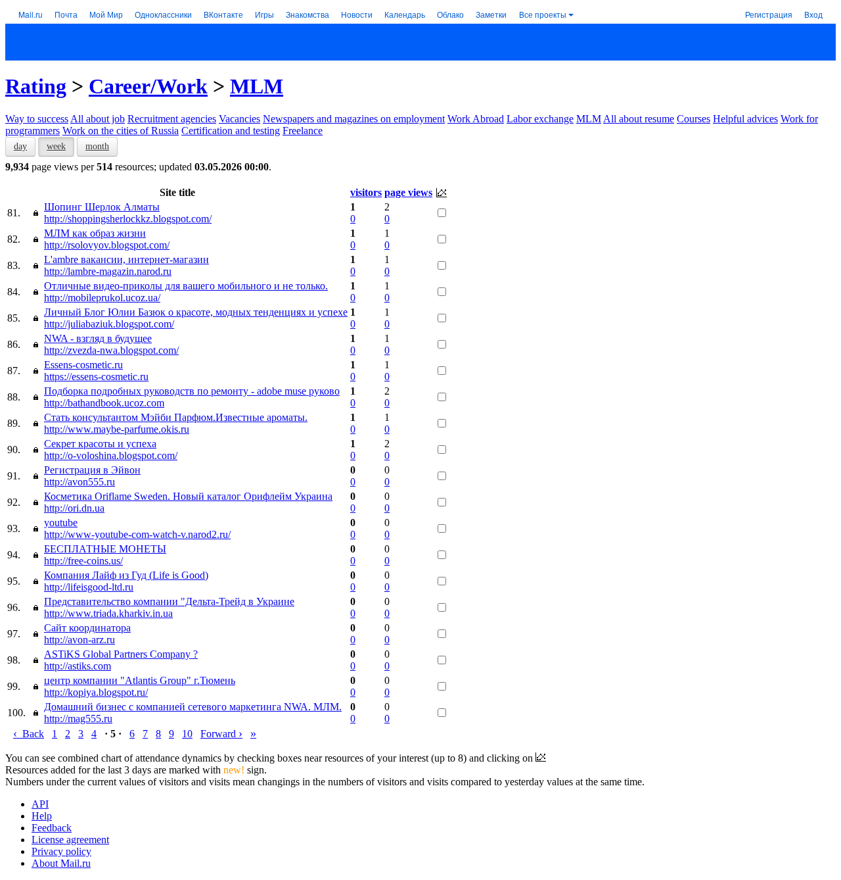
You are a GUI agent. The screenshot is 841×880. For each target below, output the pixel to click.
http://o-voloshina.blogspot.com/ (110, 455)
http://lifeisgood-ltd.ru (88, 587)
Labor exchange (540, 118)
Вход (813, 14)
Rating (35, 86)
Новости (357, 14)
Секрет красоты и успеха (100, 443)
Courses (693, 118)
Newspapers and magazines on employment (354, 118)
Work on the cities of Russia (120, 130)
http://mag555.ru (78, 718)
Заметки (491, 14)
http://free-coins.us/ (83, 560)
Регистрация (768, 14)
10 (187, 733)
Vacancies (239, 118)
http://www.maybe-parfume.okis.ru (116, 429)
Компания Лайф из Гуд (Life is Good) (126, 575)
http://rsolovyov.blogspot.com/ (107, 245)
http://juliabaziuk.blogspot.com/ (109, 324)
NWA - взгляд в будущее (98, 338)
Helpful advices (745, 118)
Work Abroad (475, 118)
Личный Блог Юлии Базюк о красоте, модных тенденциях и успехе (196, 312)
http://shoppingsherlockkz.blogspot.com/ (128, 218)
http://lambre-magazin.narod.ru (107, 271)
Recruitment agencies (171, 118)
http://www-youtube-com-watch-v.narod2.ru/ (137, 534)
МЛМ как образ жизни (95, 233)
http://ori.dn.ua (74, 508)
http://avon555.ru (79, 481)
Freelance (303, 130)
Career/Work (148, 86)
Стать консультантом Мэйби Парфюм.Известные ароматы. (175, 417)
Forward (221, 733)
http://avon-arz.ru (79, 639)
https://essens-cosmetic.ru (96, 376)
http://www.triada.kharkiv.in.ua (108, 613)
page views (408, 192)
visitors (366, 192)
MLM (256, 86)
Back (28, 733)
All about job (97, 118)
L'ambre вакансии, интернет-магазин (126, 259)
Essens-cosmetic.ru (83, 364)
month (97, 146)
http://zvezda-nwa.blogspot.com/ (111, 350)
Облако (450, 14)
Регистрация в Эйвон (92, 470)
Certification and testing (230, 130)
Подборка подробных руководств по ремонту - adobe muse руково (192, 391)
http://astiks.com (77, 666)
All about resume (638, 118)
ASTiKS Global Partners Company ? (121, 654)
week (56, 146)
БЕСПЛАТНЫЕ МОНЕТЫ (105, 548)
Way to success (36, 118)
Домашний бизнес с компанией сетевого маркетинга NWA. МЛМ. (193, 706)
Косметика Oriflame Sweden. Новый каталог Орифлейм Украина (188, 496)
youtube (61, 522)
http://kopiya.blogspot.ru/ (96, 692)
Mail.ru (30, 14)
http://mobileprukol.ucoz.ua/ (102, 297)
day (20, 146)
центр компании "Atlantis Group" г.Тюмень (139, 680)
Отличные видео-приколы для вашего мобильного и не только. (186, 285)
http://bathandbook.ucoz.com (104, 402)
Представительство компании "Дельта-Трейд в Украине (169, 601)
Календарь (404, 14)
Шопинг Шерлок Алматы (102, 206)
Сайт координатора (87, 627)
